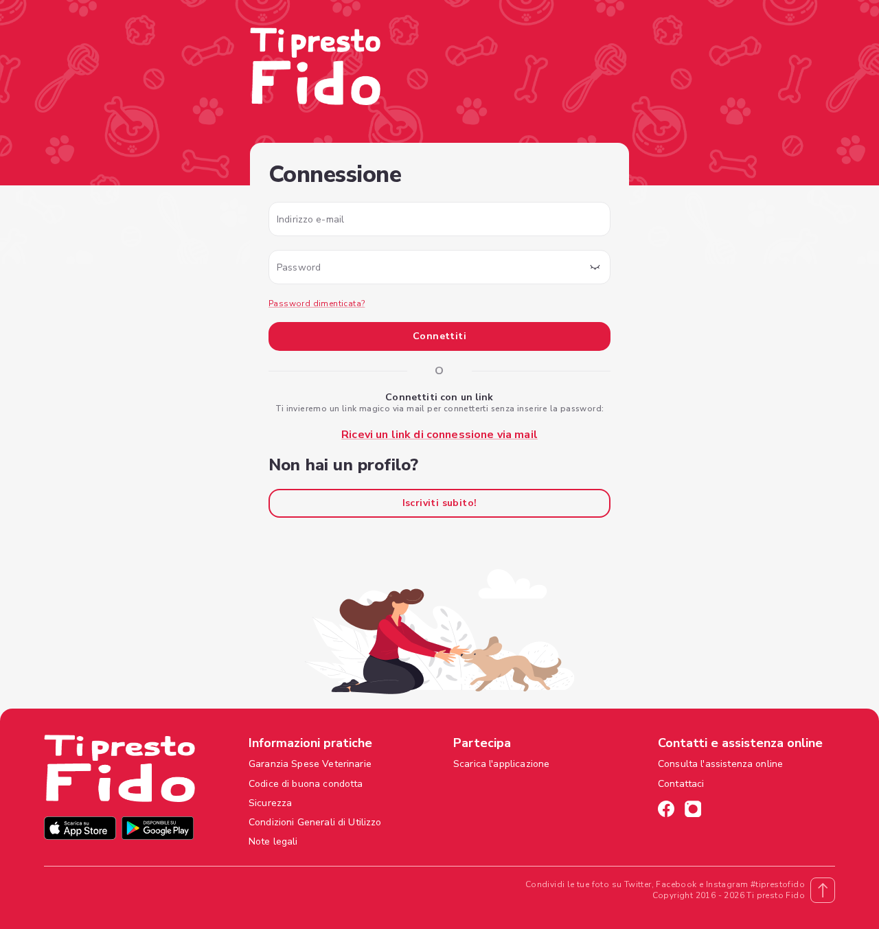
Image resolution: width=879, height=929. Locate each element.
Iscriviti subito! (439, 502)
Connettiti (439, 336)
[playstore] (158, 829)
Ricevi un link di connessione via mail (439, 434)
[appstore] (80, 829)
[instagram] (693, 811)
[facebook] (666, 811)
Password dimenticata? (317, 303)
